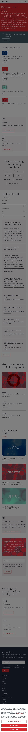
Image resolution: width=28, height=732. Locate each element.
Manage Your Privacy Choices (14, 721)
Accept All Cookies (14, 729)
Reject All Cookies (14, 725)
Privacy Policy (20, 713)
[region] (14, 718)
